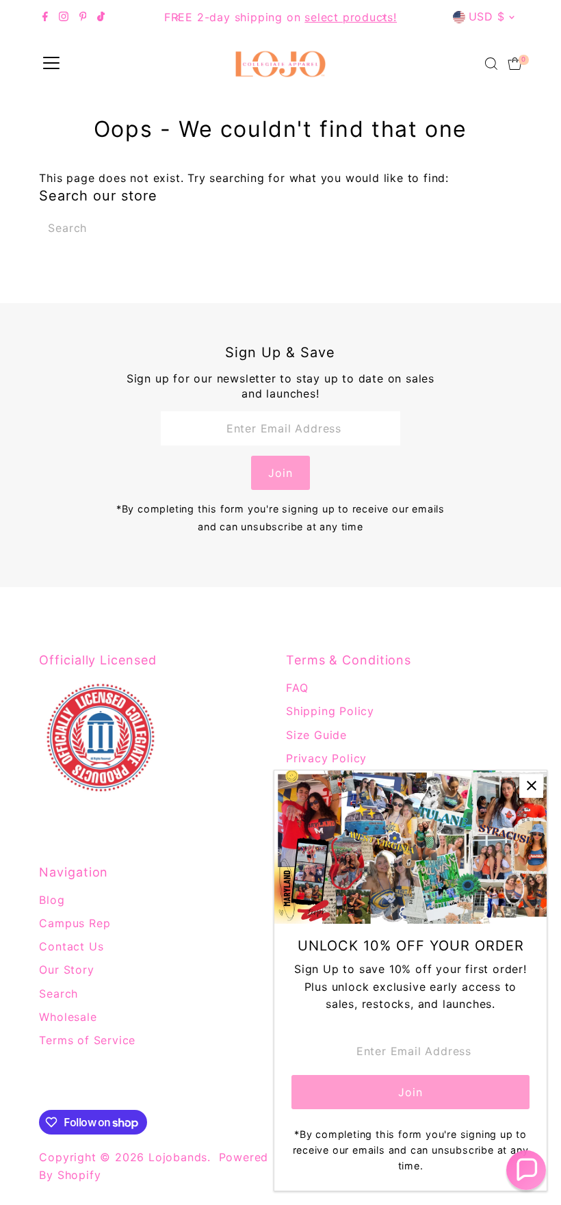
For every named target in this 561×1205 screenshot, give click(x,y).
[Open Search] (491, 63)
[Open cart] (515, 63)
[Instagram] (63, 17)
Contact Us (71, 946)
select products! (350, 17)
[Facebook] (45, 17)
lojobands (177, 1157)
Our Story (66, 969)
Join (280, 473)
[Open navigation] (51, 64)
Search (58, 993)
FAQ (297, 688)
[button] (526, 1170)
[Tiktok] (101, 17)
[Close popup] (531, 786)
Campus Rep (74, 923)
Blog (51, 900)
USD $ (487, 16)
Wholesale (67, 1017)
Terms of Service (87, 1040)
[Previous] (178, 17)
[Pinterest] (83, 17)
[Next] (382, 17)
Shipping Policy (330, 711)
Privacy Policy (326, 758)
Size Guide (316, 735)
